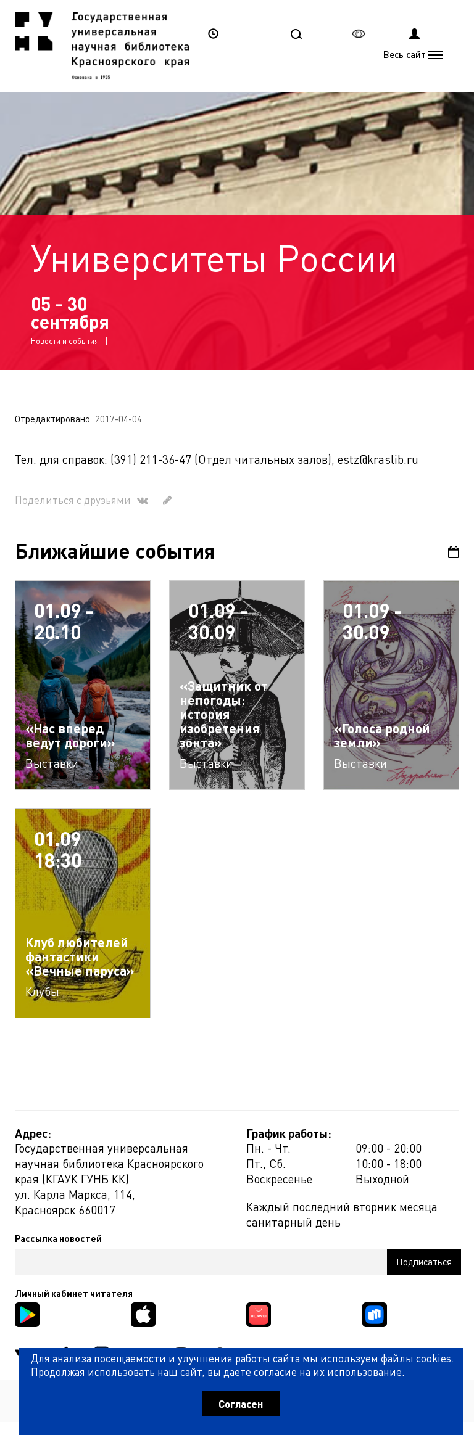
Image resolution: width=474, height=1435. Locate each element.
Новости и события (65, 340)
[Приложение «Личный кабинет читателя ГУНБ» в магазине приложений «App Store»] (143, 1313)
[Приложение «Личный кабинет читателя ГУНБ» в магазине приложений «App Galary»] (258, 1313)
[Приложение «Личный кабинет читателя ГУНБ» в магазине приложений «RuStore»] (374, 1313)
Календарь (449, 552)
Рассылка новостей (58, 1238)
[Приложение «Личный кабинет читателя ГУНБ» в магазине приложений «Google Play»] (27, 1313)
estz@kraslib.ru (378, 459)
